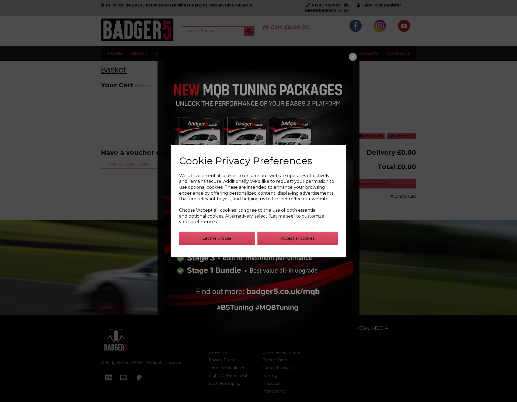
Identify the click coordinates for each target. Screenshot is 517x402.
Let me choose (216, 238)
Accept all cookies (298, 238)
